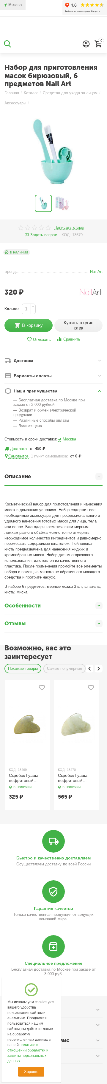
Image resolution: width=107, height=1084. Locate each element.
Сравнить (71, 339)
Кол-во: (11, 309)
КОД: (66, 235)
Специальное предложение (53, 963)
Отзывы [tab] (15, 623)
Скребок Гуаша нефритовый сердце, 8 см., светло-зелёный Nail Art (73, 778)
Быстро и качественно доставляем (53, 858)
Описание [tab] (17, 476)
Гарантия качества (53, 908)
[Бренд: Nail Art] (91, 292)
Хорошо (31, 1071)
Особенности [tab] (22, 605)
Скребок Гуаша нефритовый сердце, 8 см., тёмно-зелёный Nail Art (24, 778)
